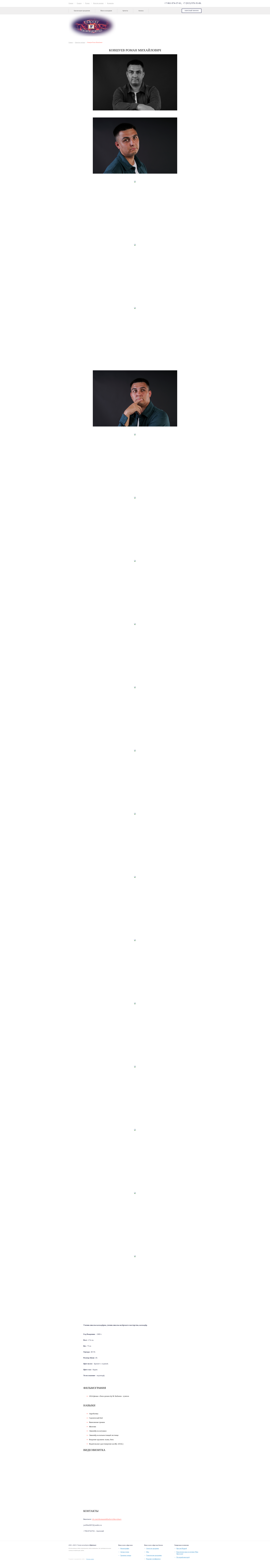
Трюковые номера (125, 1555)
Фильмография (124, 1548)
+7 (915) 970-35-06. (192, 3)
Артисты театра (80, 42)
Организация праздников (82, 10)
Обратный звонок (192, 10)
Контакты (110, 3)
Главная (71, 3)
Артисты (125, 10)
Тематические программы (154, 1555)
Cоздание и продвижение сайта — (81, 1559)
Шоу (147, 1552)
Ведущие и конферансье (153, 1559)
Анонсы (140, 10)
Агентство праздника (152, 1548)
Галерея (79, 3)
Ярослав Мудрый (181, 1548)
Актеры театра (124, 1552)
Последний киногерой (183, 1557)
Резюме (87, 3)
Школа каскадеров (106, 10)
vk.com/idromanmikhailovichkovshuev (107, 1519)
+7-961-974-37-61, (173, 3)
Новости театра (98, 3)
